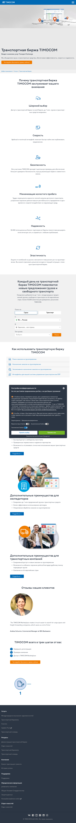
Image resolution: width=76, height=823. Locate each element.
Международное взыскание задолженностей (17, 716)
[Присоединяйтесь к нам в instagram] (47, 815)
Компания (5, 760)
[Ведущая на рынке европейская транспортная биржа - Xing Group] (40, 815)
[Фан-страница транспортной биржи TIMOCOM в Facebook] (33, 815)
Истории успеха (7, 768)
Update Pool (5, 728)
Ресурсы (4, 737)
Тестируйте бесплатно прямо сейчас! (17, 62)
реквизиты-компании (9, 786)
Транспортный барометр (10, 720)
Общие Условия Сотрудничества (12, 791)
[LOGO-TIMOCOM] (8, 2)
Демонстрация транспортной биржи (14, 742)
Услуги (3, 711)
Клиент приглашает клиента (11, 764)
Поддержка (5, 774)
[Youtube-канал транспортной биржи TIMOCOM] (36, 815)
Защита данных (7, 795)
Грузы (26, 312)
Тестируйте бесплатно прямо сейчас (25, 662)
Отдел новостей (6, 746)
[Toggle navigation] (73, 2)
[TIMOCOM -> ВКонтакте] (29, 815)
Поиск (56, 335)
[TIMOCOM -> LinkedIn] (44, 815)
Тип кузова (18, 331)
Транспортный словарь (9, 732)
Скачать (4, 724)
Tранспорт (50, 312)
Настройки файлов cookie (10, 799)
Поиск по (18, 309)
